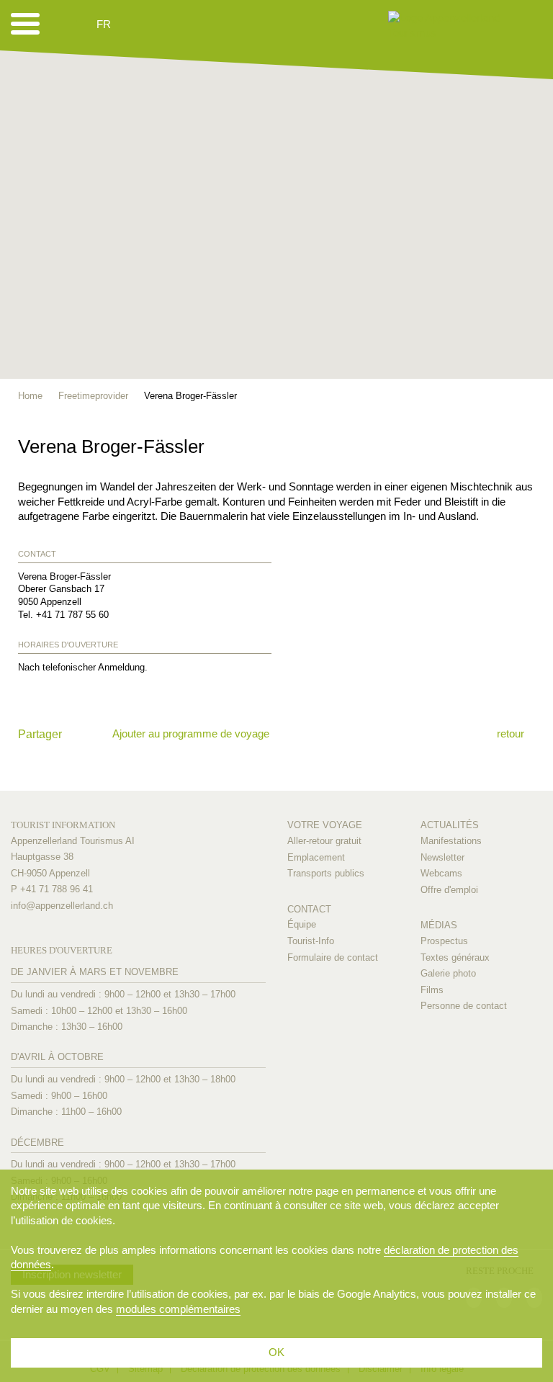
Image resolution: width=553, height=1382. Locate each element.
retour (510, 733)
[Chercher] (180, 24)
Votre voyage (324, 825)
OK (276, 1352)
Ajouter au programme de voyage (190, 733)
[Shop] (215, 24)
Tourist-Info (310, 940)
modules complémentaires (178, 1309)
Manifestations (451, 840)
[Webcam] (142, 24)
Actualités (450, 825)
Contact (309, 909)
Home (30, 395)
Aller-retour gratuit (324, 840)
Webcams (441, 873)
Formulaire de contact (332, 957)
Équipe (301, 924)
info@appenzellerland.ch (62, 905)
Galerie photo (448, 973)
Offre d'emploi (449, 889)
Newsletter (442, 857)
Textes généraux (455, 957)
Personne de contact (464, 1005)
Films (432, 989)
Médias (439, 925)
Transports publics (325, 873)
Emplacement (316, 857)
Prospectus (444, 940)
